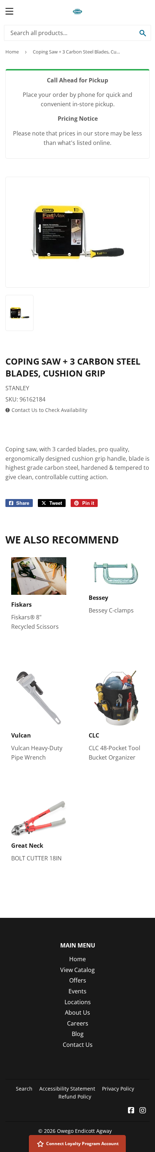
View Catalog (77, 970)
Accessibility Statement (67, 1088)
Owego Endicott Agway (84, 1130)
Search (24, 1088)
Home (12, 51)
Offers (77, 980)
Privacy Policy (118, 1088)
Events (77, 991)
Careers (77, 1023)
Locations (78, 1002)
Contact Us (78, 1045)
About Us (77, 1012)
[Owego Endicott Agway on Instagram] (143, 1111)
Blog (78, 1034)
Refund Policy (74, 1096)
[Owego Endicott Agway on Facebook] (131, 1111)
